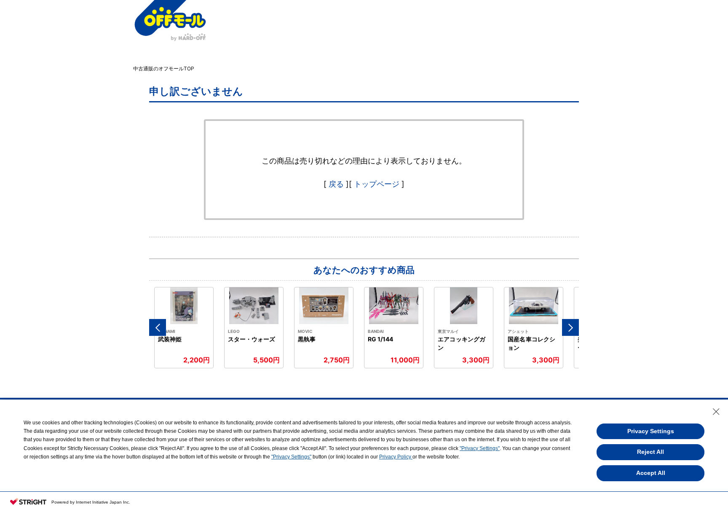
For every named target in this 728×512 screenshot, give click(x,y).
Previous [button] (157, 327)
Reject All (650, 451)
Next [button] (570, 327)
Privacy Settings (650, 431)
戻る (336, 184)
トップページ (376, 184)
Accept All (650, 472)
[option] (184, 327)
